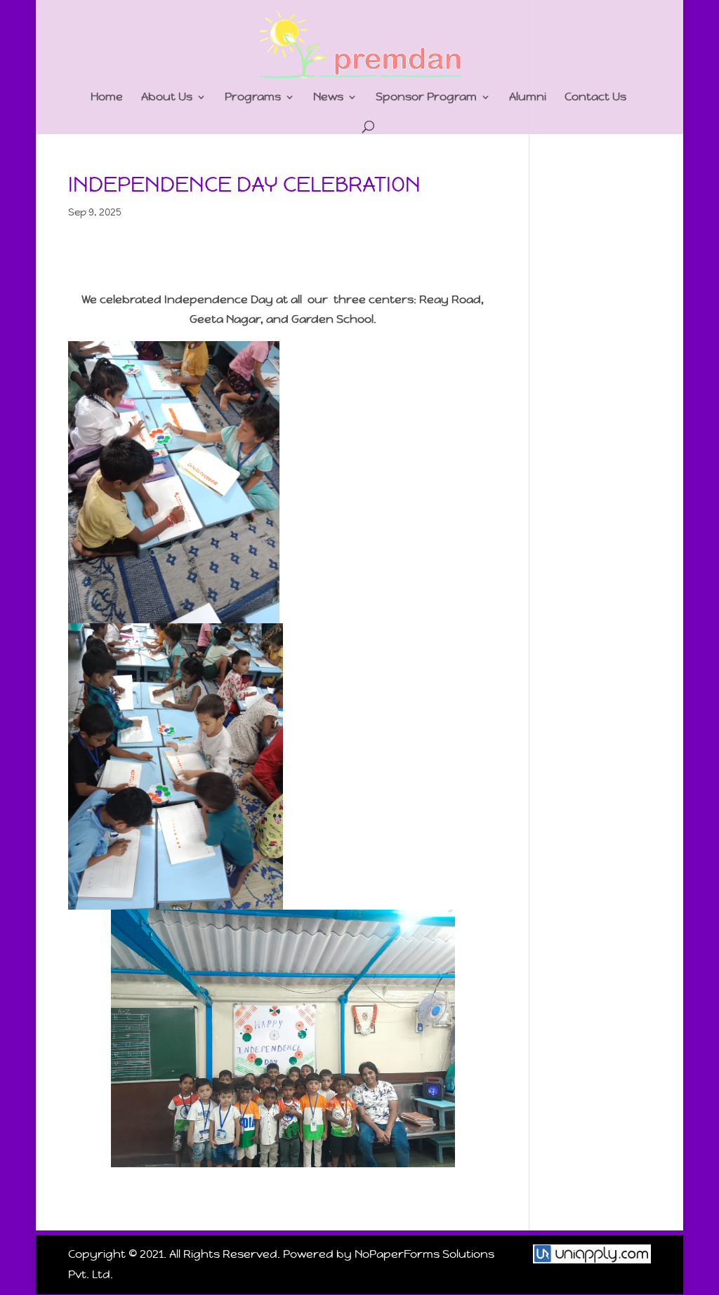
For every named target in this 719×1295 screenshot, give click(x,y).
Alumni (527, 98)
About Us (166, 98)
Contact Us (595, 98)
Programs (253, 98)
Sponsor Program (426, 98)
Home (107, 98)
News (328, 98)
